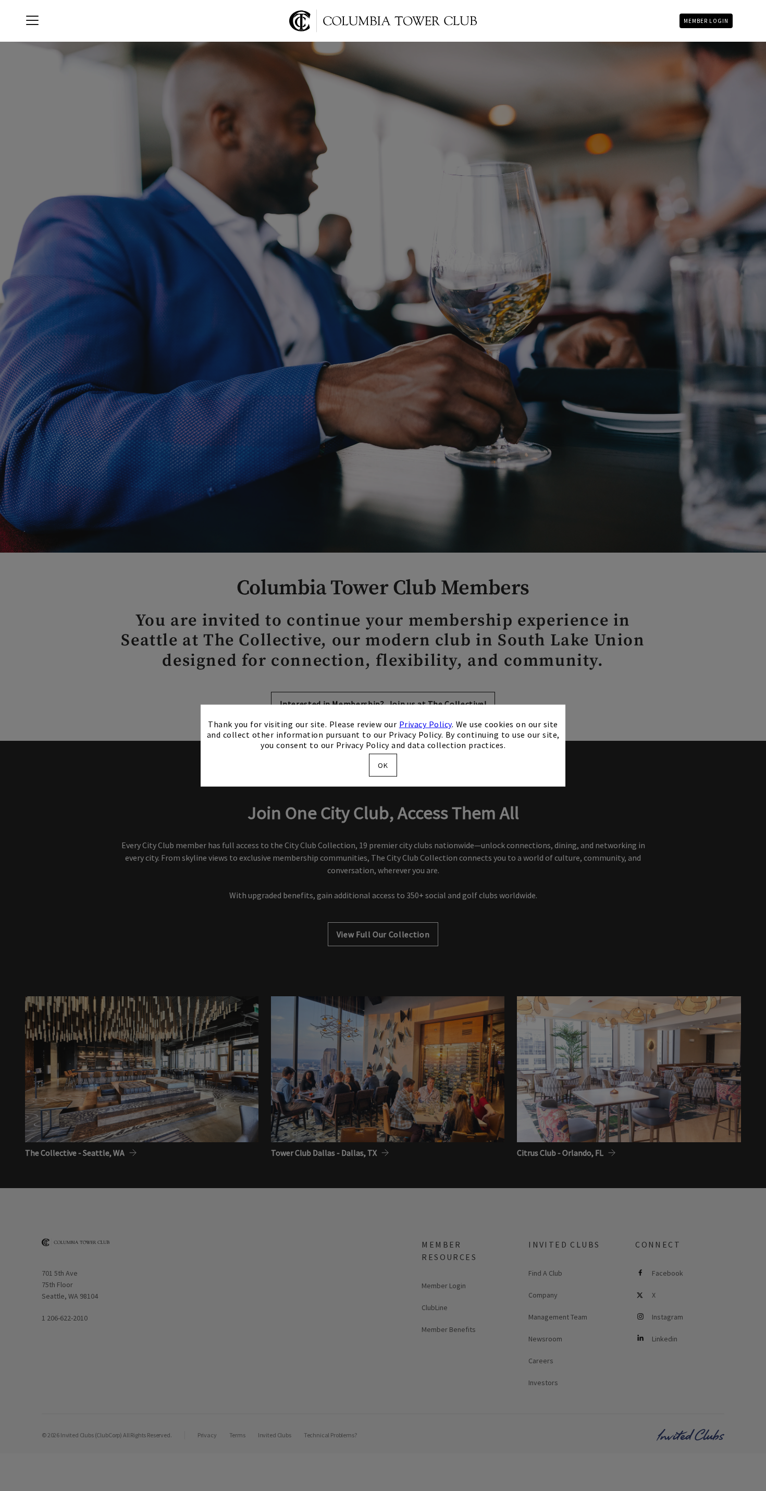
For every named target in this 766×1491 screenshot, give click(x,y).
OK (383, 764)
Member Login (706, 21)
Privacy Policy (425, 724)
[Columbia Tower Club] (383, 21)
